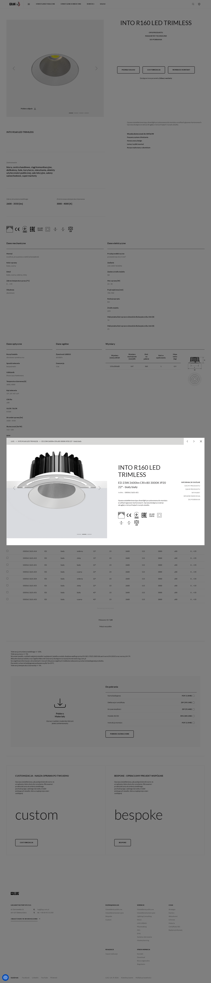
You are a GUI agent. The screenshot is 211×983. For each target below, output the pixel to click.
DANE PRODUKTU (192, 489)
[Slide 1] (79, 534)
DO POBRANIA (194, 499)
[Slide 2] (84, 534)
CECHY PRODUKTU (192, 486)
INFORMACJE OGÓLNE (190, 482)
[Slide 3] (89, 534)
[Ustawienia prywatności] (5, 977)
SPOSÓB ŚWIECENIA (192, 496)
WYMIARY (196, 493)
